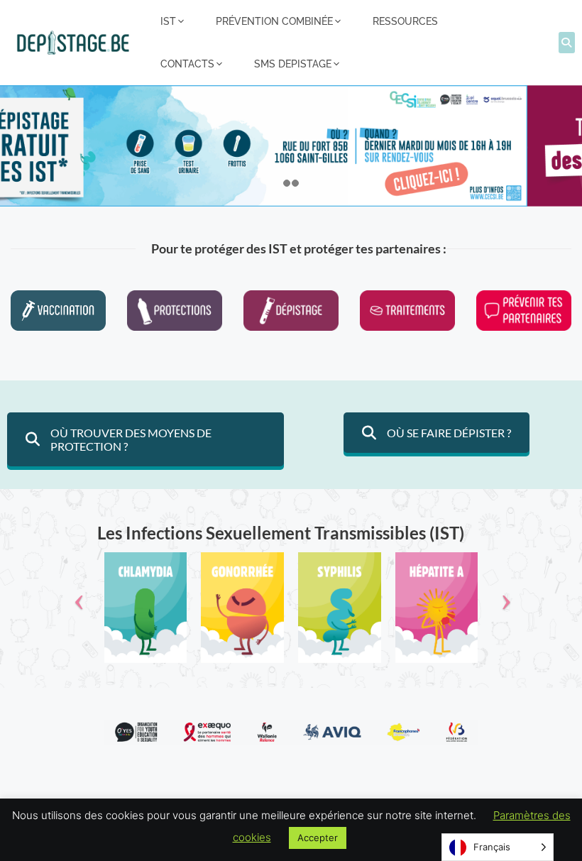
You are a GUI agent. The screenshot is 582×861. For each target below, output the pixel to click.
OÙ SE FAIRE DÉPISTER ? (449, 432)
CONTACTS (187, 64)
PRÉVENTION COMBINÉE (274, 21)
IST (168, 21)
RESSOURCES (405, 21)
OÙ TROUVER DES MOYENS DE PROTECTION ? (131, 439)
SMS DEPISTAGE (292, 64)
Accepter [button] (317, 837)
